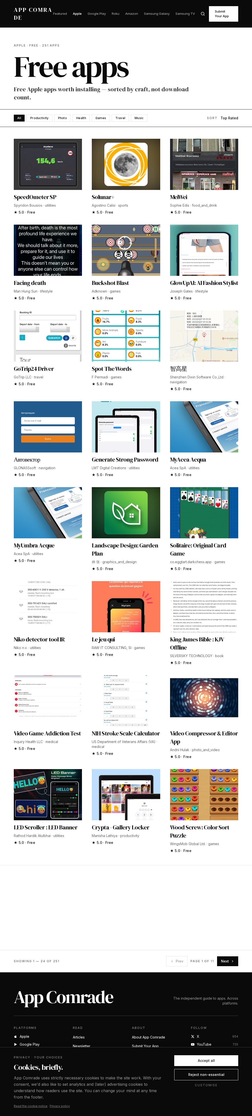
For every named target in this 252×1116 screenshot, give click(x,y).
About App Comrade (148, 1037)
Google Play (97, 14)
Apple (77, 14)
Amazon (131, 14)
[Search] (203, 14)
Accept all (206, 1060)
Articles (79, 1037)
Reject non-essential (206, 1074)
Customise (206, 1085)
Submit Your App (222, 13)
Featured (60, 14)
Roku (115, 14)
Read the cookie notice (30, 1106)
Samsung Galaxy (157, 14)
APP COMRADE (33, 14)
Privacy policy (60, 1106)
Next (225, 961)
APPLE (20, 45)
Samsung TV (185, 14)
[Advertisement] (126, 907)
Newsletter (81, 1046)
